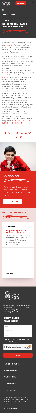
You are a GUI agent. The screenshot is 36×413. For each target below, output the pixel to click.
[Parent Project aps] (6, 3)
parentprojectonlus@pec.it (12, 312)
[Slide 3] (19, 282)
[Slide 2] (17, 282)
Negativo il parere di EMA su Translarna (16, 231)
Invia (18, 355)
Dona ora (20, 3)
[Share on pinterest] (17, 133)
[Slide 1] (15, 282)
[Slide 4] (21, 282)
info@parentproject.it (10, 310)
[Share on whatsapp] (25, 133)
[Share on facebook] (5, 133)
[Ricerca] (29, 3)
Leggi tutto (9, 273)
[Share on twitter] (9, 133)
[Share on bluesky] (29, 133)
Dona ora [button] (14, 201)
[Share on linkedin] (21, 133)
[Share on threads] (13, 133)
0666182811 (9, 308)
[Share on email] (20, 137)
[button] (32, 3)
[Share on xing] (16, 137)
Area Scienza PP (8, 15)
